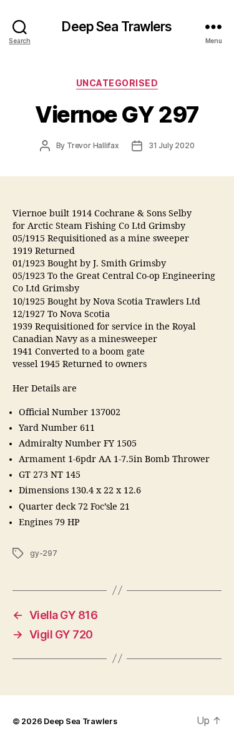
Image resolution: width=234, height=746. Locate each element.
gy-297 (43, 553)
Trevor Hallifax (93, 145)
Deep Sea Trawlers (117, 26)
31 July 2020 (172, 145)
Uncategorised (117, 83)
